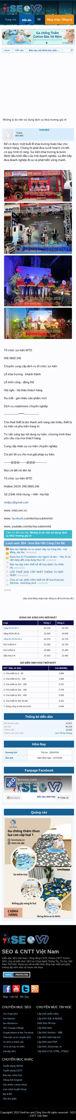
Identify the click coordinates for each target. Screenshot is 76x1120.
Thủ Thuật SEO (10, 1014)
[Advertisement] (38, 83)
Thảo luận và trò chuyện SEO (17, 1037)
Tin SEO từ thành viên (13, 1042)
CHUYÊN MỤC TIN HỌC (54, 1007)
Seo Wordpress (10, 1023)
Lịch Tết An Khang (63, 733)
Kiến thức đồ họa (46, 1023)
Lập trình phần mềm (48, 1013)
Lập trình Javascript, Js (49, 1046)
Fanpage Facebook (39, 770)
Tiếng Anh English (12, 1080)
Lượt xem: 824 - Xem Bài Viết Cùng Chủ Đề (35, 543)
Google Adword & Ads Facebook (18, 1032)
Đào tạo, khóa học (12, 1075)
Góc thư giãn (10, 1098)
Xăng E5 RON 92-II (13, 639)
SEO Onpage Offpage (13, 1028)
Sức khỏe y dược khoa (15, 1084)
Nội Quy (24, 996)
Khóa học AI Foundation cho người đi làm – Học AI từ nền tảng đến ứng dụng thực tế (40, 558)
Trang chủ (10, 19)
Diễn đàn (26, 20)
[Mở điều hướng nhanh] (71, 50)
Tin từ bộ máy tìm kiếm (14, 1046)
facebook (17, 518)
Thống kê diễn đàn (39, 716)
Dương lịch (11, 752)
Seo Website (9, 1018)
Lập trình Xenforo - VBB (49, 1032)
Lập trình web (44, 1028)
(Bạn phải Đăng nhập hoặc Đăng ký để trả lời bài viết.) (48, 598)
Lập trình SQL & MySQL (50, 1018)
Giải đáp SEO (9, 1051)
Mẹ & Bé (7, 1094)
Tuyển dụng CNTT (12, 1070)
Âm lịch (9, 758)
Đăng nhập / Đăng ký (59, 19)
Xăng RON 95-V (11, 628)
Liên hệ (14, 996)
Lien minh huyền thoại (15, 1089)
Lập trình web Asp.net (48, 1037)
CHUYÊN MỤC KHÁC (17, 1059)
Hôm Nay (39, 744)
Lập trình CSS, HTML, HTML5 (53, 1051)
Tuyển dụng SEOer (13, 1066)
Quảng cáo (39, 812)
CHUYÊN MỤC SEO (16, 1007)
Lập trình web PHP (47, 1042)
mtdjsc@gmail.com (16, 502)
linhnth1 (44, 129)
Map (5, 996)
